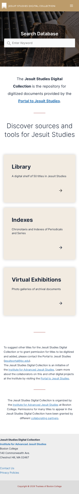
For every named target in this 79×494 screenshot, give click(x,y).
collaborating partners (44, 418)
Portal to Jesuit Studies (55, 378)
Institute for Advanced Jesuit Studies (31, 369)
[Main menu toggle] (71, 6)
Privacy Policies (9, 472)
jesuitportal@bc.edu (17, 360)
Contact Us (7, 468)
